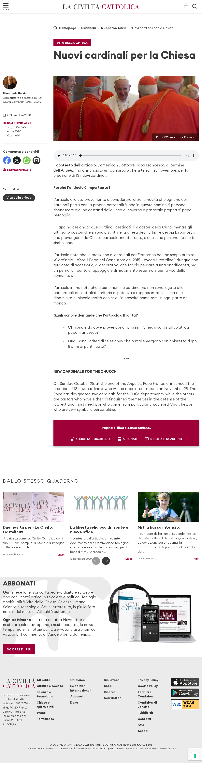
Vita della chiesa (72, 43)
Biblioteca (112, 680)
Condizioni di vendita (147, 705)
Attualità (43, 680)
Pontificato (45, 719)
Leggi (61, 554)
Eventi (41, 713)
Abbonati (77, 696)
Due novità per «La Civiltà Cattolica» (28, 529)
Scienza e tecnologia (45, 694)
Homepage (67, 28)
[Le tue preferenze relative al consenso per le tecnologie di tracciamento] (195, 756)
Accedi (143, 731)
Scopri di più (19, 649)
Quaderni (88, 28)
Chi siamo (77, 680)
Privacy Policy (148, 680)
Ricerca (110, 692)
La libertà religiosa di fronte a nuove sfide (99, 529)
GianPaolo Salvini (15, 93)
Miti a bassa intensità (159, 527)
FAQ (141, 725)
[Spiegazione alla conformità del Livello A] (185, 704)
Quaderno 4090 (113, 28)
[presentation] (96, 561)
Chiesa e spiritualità (45, 705)
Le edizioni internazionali (80, 688)
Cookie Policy (148, 686)
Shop (108, 686)
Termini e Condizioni (145, 694)
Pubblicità (145, 713)
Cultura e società (50, 686)
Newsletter (112, 698)
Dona (74, 702)
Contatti (144, 719)
